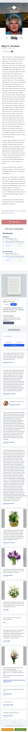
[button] (14, 518)
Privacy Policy (10, 726)
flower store (12, 213)
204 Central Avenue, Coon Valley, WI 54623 (14, 243)
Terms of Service (18, 726)
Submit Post (14, 345)
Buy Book (14, 304)
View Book (6, 304)
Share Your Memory (8, 323)
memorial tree (17, 211)
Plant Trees (20, 245)
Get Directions (8, 245)
